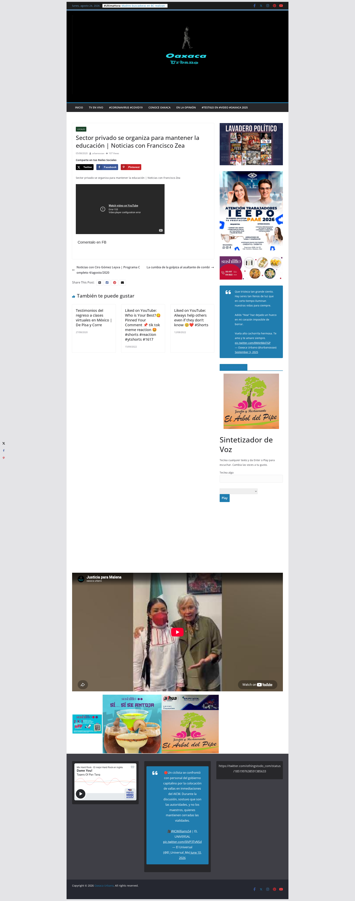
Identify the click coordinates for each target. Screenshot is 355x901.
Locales (81, 129)
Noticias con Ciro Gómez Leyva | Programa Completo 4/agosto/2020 (108, 270)
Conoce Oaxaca (159, 107)
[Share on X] (3, 443)
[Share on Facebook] (3, 450)
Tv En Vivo (96, 107)
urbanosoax (98, 153)
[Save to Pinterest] (3, 458)
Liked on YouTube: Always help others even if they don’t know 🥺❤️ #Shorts (191, 317)
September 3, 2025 (246, 352)
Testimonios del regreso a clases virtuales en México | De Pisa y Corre (94, 317)
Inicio (79, 107)
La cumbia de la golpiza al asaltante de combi (178, 267)
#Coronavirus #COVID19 (126, 107)
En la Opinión (186, 107)
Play (225, 498)
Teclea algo (227, 472)
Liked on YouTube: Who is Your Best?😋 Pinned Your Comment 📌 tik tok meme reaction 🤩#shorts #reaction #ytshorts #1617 (143, 325)
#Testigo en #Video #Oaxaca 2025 (225, 107)
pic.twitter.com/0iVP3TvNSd (182, 842)
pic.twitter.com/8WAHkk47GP (253, 343)
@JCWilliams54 (181, 831)
